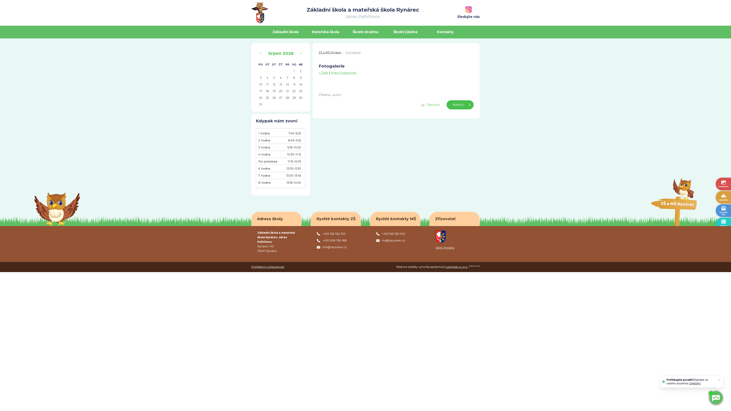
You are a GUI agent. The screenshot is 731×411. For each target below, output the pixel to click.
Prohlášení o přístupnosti (267, 267)
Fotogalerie (353, 52)
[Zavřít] (719, 379)
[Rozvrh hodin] (723, 224)
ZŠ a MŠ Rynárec (330, 52)
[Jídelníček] (723, 197)
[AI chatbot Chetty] (715, 397)
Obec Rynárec (445, 247)
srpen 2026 (281, 53)
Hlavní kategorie (343, 73)
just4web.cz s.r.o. (457, 267)
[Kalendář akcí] (723, 210)
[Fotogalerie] (723, 184)
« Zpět (323, 73)
